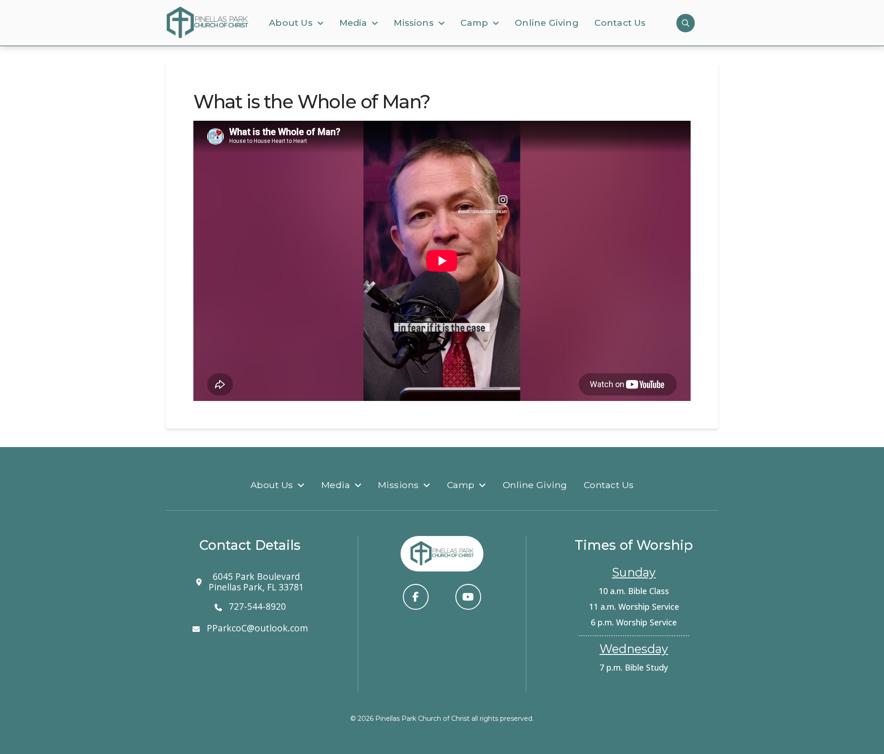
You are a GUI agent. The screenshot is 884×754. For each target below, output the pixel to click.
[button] (685, 23)
